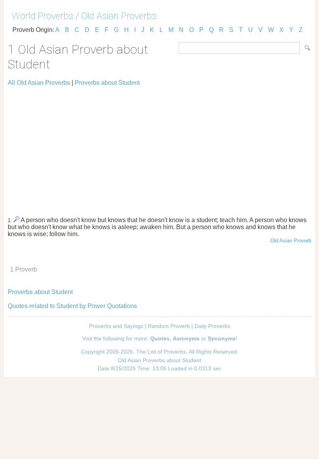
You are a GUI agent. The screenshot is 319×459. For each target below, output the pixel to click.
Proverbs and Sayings (116, 326)
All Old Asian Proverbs (39, 82)
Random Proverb (169, 326)
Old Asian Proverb (290, 241)
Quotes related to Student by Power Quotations (72, 306)
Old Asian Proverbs (118, 16)
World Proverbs (42, 16)
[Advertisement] (159, 147)
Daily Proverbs (212, 326)
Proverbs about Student (107, 82)
